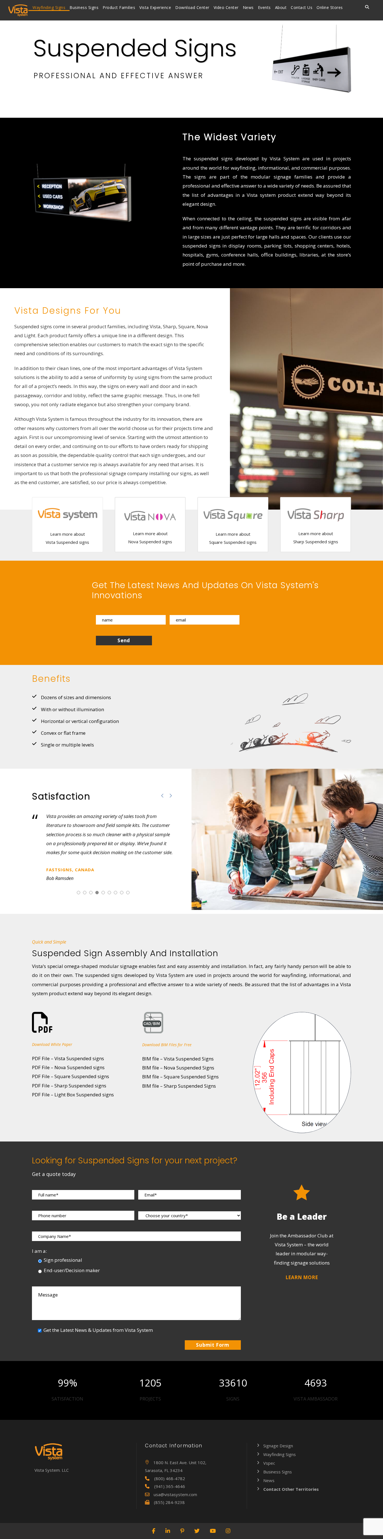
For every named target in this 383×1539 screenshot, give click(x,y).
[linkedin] (168, 1531)
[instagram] (228, 1531)
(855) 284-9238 (169, 1502)
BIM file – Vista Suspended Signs (178, 1058)
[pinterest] (182, 1531)
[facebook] (154, 1531)
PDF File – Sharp (69, 1085)
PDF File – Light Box (73, 1094)
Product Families (119, 7)
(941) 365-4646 (169, 1486)
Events (264, 7)
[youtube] (213, 1531)
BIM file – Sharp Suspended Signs (179, 1086)
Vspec (269, 1463)
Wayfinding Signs (49, 7)
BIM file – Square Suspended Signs (180, 1076)
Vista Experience (155, 7)
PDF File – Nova (68, 1067)
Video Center (226, 7)
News (248, 7)
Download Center (192, 7)
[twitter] (197, 1531)
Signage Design (278, 1445)
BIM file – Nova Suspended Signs (178, 1067)
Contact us (301, 7)
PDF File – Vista (68, 1058)
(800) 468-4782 (169, 1478)
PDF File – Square (70, 1076)
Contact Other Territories (291, 1489)
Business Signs (84, 7)
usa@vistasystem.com (175, 1494)
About (281, 7)
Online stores (330, 7)
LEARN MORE (301, 1277)
